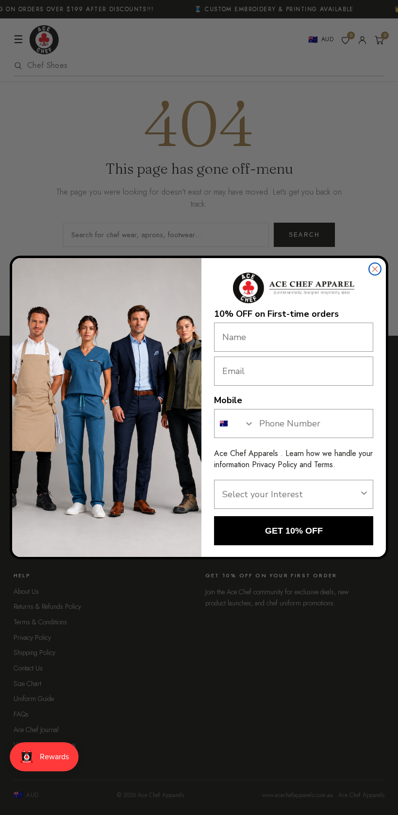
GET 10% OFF (294, 531)
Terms (323, 464)
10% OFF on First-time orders (276, 314)
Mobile (228, 400)
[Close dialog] (375, 269)
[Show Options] (364, 494)
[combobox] (234, 423)
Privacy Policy (274, 464)
